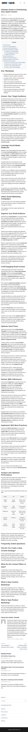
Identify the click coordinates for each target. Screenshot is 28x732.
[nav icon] (24, 3)
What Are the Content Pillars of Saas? (13, 81)
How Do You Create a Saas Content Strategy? (14, 79)
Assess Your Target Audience (9, 63)
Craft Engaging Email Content (11, 70)
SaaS (10, 15)
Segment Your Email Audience (11, 68)
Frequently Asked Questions (9, 78)
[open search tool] (20, 3)
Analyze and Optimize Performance (11, 76)
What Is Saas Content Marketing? (12, 82)
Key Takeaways (6, 62)
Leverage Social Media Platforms (10, 65)
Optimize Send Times (9, 71)
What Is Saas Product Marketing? (12, 84)
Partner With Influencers (8, 73)
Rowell (5, 15)
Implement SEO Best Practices (10, 74)
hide (16, 59)
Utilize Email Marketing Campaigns (10, 66)
